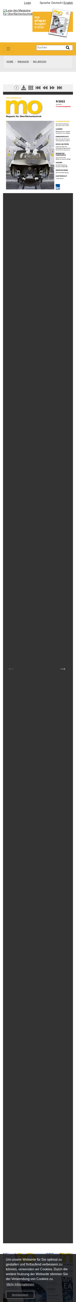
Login (27, 3)
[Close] (16, 89)
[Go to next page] (52, 89)
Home (9, 61)
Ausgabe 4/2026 (40, 25)
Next (63, 668)
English (68, 3)
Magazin (23, 61)
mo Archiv (39, 61)
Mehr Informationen (20, 1284)
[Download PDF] (23, 89)
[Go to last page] (59, 89)
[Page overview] (30, 89)
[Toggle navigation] (8, 48)
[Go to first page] (38, 89)
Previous (11, 668)
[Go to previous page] (45, 89)
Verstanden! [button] (20, 1294)
